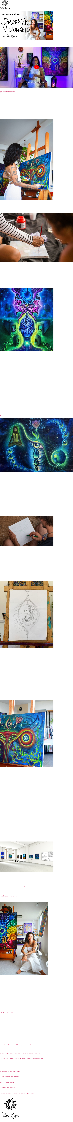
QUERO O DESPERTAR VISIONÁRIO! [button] (10, 415)
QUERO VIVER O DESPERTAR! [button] (8, 91)
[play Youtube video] (36, 67)
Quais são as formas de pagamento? (9, 1076)
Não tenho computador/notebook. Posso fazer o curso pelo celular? (17, 1093)
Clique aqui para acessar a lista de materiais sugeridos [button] (14, 886)
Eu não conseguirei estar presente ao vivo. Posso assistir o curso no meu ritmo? (20, 1053)
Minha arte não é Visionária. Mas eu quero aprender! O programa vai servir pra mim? (21, 1058)
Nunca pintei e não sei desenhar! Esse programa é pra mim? (15, 1044)
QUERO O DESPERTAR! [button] (6, 1012)
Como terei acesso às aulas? (7, 1087)
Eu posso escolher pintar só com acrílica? (10, 1071)
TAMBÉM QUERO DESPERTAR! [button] (8, 896)
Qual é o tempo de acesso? (7, 1082)
